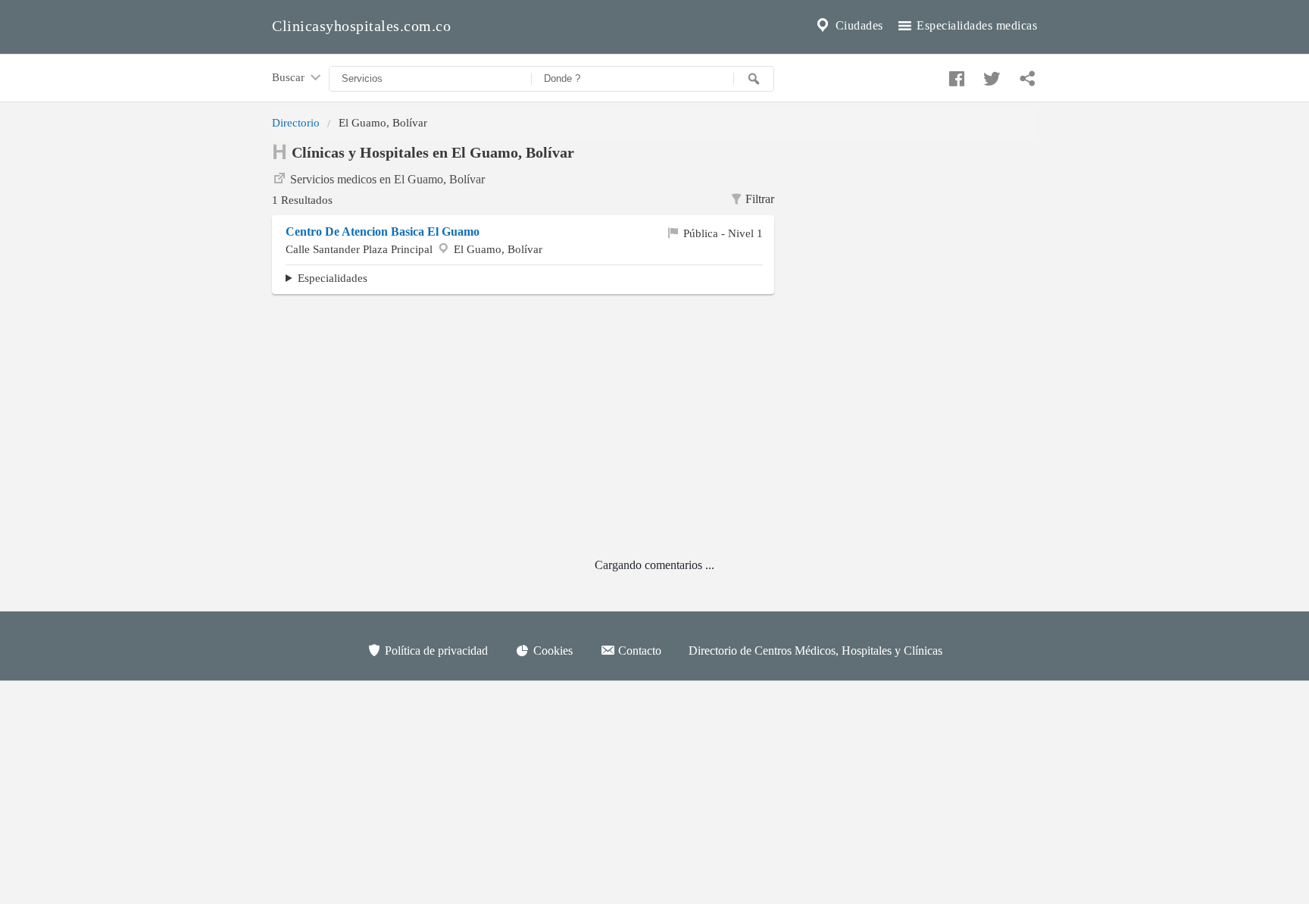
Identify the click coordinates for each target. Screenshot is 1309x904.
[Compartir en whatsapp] (1025, 75)
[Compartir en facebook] (954, 75)
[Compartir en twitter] (990, 75)
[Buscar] (753, 78)
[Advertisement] (917, 235)
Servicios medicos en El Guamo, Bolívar (387, 179)
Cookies (551, 650)
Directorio (296, 122)
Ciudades (857, 25)
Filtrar (759, 198)
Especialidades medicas (976, 25)
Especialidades (332, 277)
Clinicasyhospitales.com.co (361, 25)
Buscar (290, 76)
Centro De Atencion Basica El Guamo (383, 231)
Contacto (638, 650)
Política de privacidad (435, 650)
